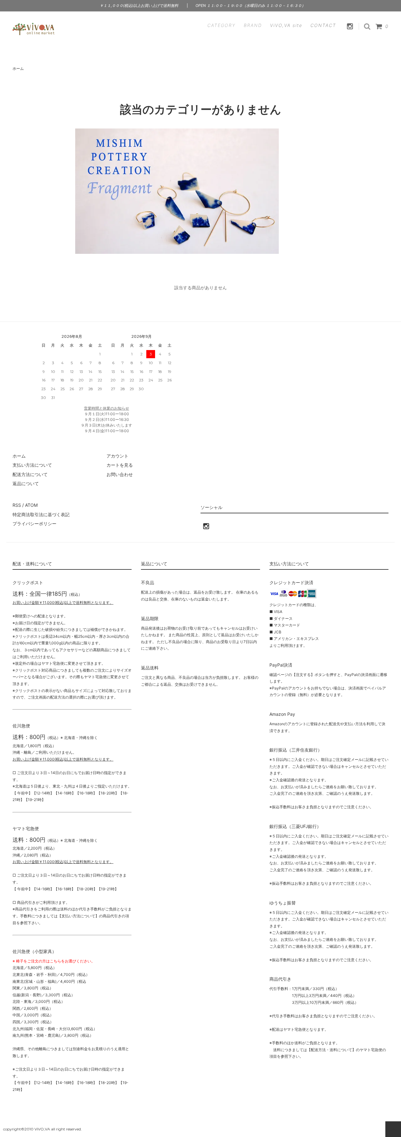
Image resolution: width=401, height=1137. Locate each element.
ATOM (31, 505)
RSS (17, 505)
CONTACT (323, 25)
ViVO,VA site (286, 25)
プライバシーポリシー (34, 523)
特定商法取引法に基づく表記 (41, 514)
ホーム (18, 68)
